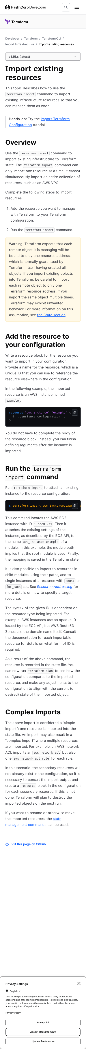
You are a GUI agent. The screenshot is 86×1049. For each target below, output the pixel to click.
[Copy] (75, 413)
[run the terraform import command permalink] (78, 469)
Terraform (30, 38)
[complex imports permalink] (65, 712)
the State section (51, 315)
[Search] (66, 7)
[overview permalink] (40, 143)
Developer (12, 38)
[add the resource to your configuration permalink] (78, 336)
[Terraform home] (16, 21)
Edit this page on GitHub (28, 844)
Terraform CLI (51, 38)
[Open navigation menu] (77, 7)
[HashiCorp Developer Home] (25, 7)
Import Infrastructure (19, 44)
